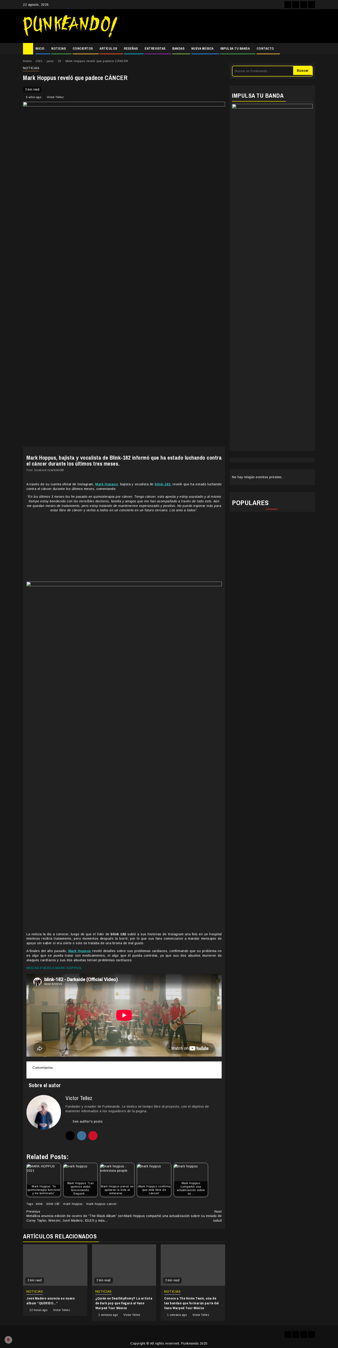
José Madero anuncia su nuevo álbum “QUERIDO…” (50, 1300)
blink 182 (53, 1204)
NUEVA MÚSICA (202, 48)
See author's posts (88, 1121)
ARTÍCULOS (108, 48)
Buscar (303, 70)
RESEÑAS (131, 48)
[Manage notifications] (8, 1339)
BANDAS (178, 48)
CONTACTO (265, 48)
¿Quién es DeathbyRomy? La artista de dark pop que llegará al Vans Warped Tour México (123, 1303)
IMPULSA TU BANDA (235, 48)
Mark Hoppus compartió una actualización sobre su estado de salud (173, 1216)
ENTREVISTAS (155, 48)
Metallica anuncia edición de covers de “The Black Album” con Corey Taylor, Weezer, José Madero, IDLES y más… (74, 1216)
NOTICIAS (58, 48)
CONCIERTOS (83, 48)
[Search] (312, 48)
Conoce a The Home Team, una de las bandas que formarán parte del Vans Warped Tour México (191, 1303)
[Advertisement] (218, 26)
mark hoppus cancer (101, 1204)
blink (39, 1204)
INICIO (40, 48)
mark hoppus (73, 1204)
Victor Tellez (55, 97)
